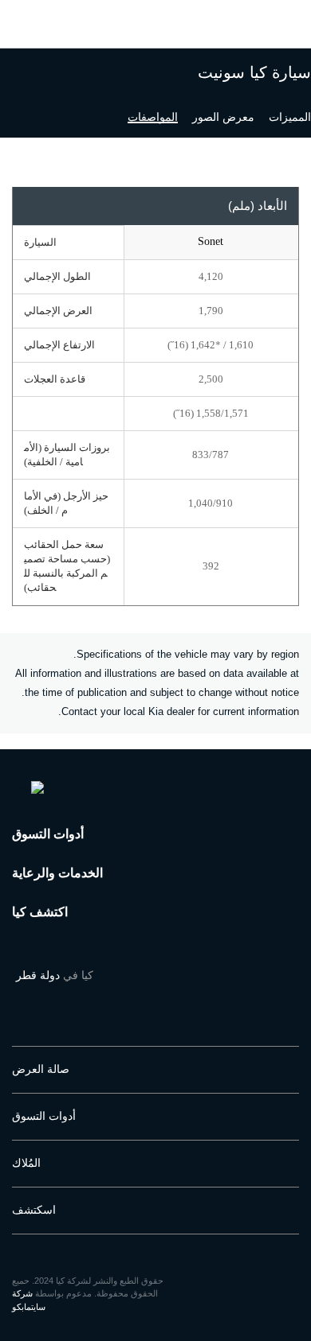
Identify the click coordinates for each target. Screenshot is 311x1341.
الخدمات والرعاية (57, 873)
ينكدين (21, 1002)
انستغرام (168, 1002)
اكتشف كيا (40, 912)
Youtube (138, 1002)
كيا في (54, 975)
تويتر (108, 1002)
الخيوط (80, 1002)
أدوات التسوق (48, 834)
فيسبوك (198, 1002)
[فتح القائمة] (26, 17)
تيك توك (51, 1002)
